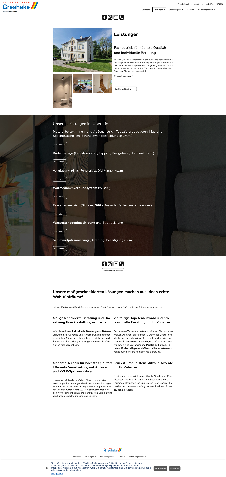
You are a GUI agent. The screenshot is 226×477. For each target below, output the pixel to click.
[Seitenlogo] (21, 6)
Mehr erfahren (60, 144)
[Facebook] (104, 17)
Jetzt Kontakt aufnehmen (125, 89)
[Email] (116, 17)
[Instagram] (110, 17)
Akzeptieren (160, 468)
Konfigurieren (57, 474)
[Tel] (121, 17)
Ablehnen (174, 468)
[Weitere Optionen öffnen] (219, 9)
